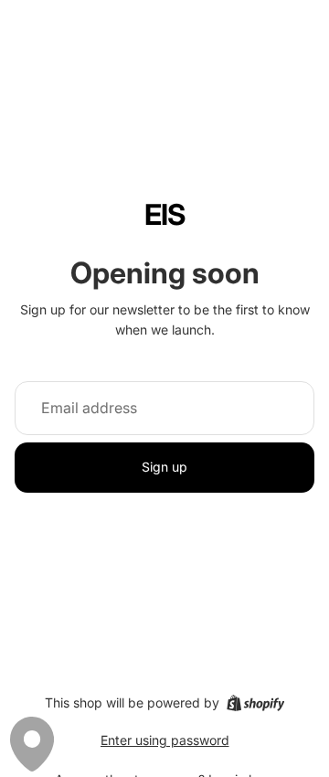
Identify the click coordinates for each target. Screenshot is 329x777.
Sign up (164, 466)
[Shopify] (255, 703)
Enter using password (165, 740)
